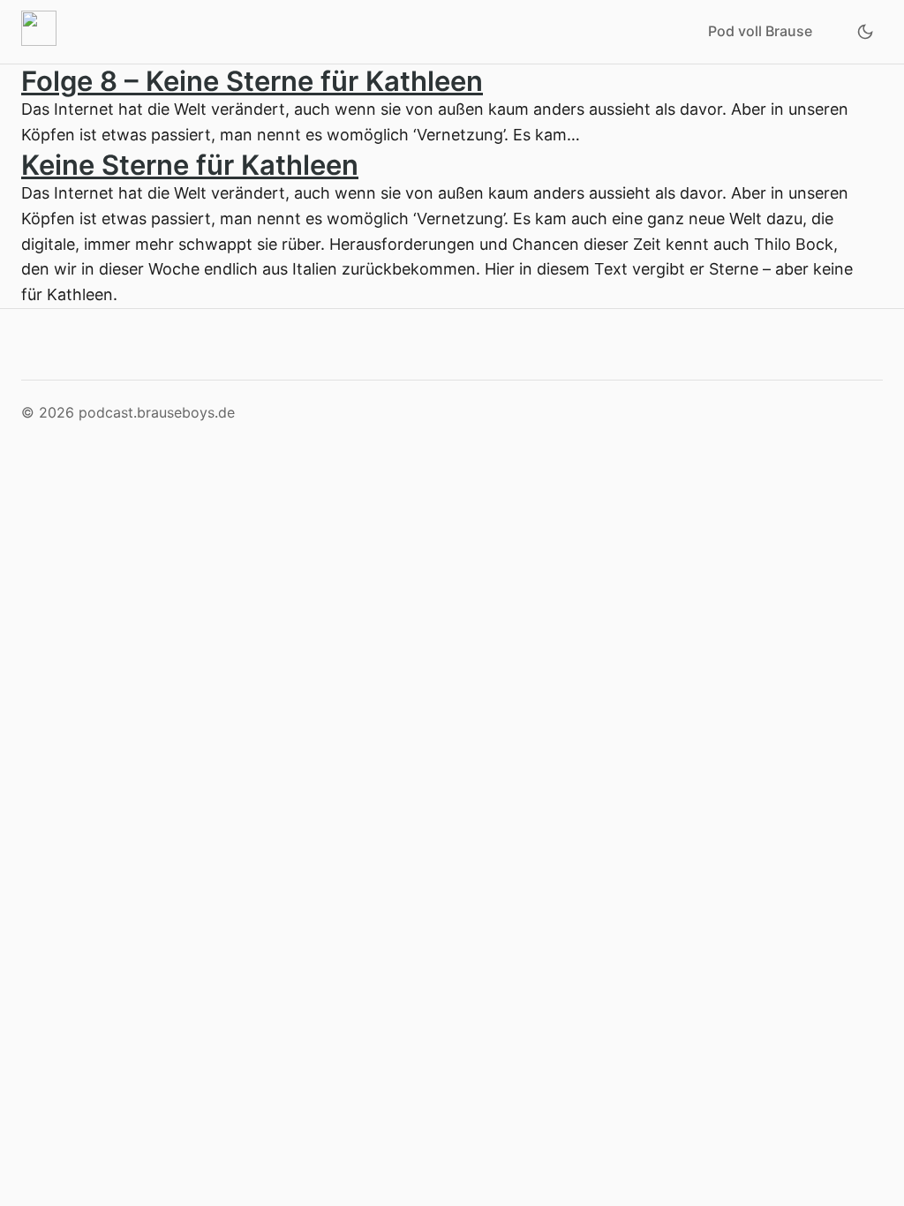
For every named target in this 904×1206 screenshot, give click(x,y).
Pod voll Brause (760, 31)
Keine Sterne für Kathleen (189, 164)
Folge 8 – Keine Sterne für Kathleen (252, 80)
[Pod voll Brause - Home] (42, 32)
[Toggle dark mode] (865, 31)
